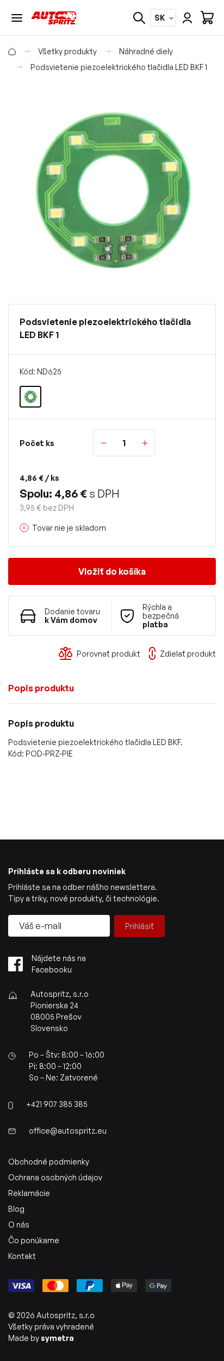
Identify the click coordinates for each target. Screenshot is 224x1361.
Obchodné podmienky (48, 1161)
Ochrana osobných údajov (55, 1177)
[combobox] (159, 18)
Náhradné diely (146, 51)
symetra (57, 1338)
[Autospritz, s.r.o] (54, 17)
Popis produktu (41, 688)
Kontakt (22, 1256)
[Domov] (12, 51)
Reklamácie (29, 1193)
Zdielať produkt (188, 653)
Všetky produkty (67, 51)
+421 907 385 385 (57, 1104)
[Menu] (17, 18)
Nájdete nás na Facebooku (59, 963)
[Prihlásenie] (187, 18)
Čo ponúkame (33, 1240)
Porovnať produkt (108, 653)
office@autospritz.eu (68, 1130)
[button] (112, 189)
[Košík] (207, 18)
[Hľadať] (139, 18)
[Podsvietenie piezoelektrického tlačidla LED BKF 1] (30, 397)
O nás (18, 1224)
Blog (16, 1208)
